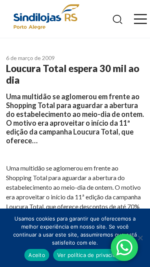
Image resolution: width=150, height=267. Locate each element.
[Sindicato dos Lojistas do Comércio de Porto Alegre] (46, 17)
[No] (140, 238)
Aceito (36, 255)
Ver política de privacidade (91, 255)
